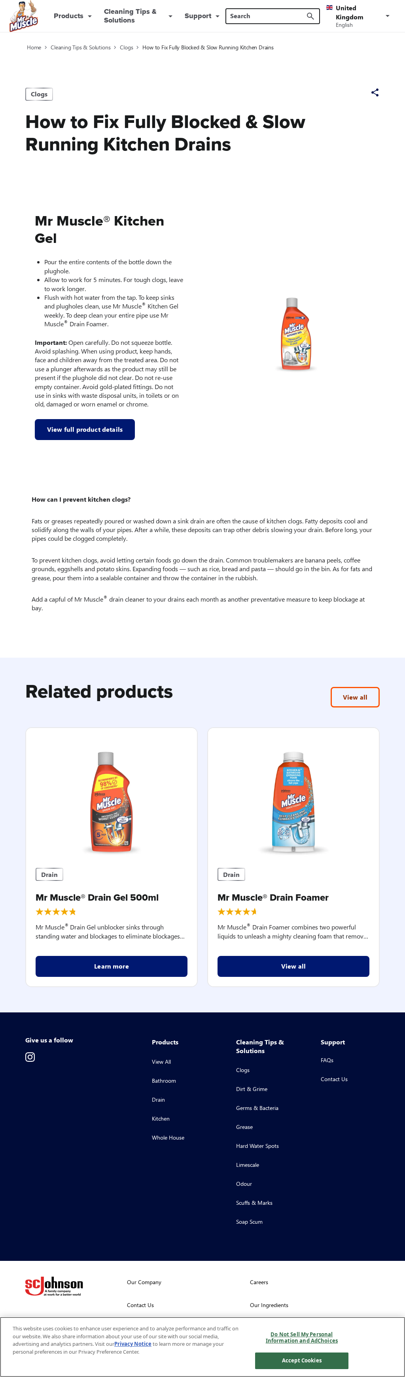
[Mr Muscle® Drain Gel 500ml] (111, 793)
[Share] (375, 92)
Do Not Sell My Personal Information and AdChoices (302, 1337)
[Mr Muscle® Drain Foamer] (293, 793)
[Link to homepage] (23, 16)
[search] (310, 16)
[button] (359, 15)
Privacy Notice (132, 1343)
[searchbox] (268, 15)
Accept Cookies (302, 1360)
